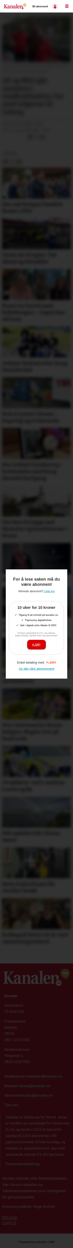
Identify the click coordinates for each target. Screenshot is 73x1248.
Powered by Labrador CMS (36, 1242)
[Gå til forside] (15, 6)
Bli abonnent (40, 6)
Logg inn (55, 6)
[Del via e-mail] (42, 137)
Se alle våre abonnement (36, 669)
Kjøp (36, 644)
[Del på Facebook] (30, 137)
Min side (9, 1217)
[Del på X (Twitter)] (36, 137)
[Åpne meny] (66, 6)
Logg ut (9, 1222)
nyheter (10, 153)
